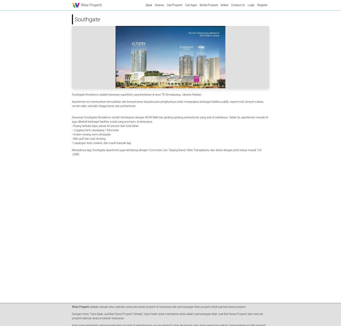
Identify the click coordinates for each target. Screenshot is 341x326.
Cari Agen (191, 5)
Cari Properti (174, 5)
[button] (87, 57)
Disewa (159, 5)
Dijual (149, 5)
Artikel (224, 5)
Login (251, 5)
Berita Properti (209, 5)
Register (262, 5)
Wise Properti (91, 5)
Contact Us (238, 5)
